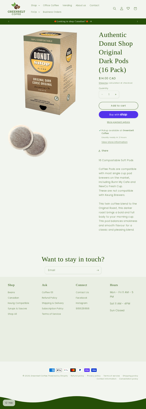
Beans (11, 292)
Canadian (13, 297)
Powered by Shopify (58, 376)
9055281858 (83, 308)
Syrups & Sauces (17, 308)
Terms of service (112, 376)
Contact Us (82, 292)
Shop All (12, 313)
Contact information (106, 379)
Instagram (82, 303)
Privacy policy (94, 376)
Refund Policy (49, 297)
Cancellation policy (128, 379)
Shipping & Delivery (53, 303)
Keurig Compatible (18, 303)
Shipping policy (130, 376)
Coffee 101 (47, 292)
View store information (115, 142)
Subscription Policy (53, 308)
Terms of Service (51, 313)
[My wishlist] (128, 8)
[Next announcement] (137, 21)
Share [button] (105, 150)
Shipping (103, 83)
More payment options (118, 122)
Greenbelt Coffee (39, 376)
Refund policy (77, 376)
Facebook (81, 297)
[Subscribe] (97, 270)
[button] (35, 5)
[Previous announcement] (9, 21)
